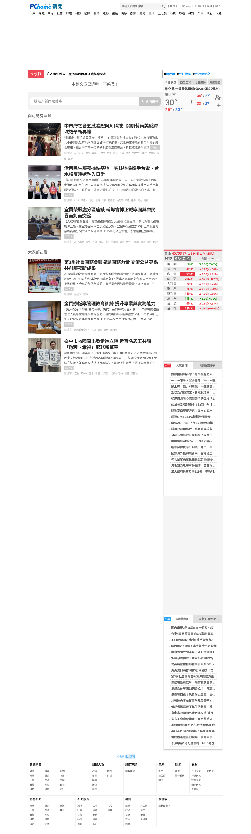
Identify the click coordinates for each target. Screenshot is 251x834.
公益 (142, 814)
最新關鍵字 (164, 805)
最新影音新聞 (207, 619)
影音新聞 (35, 799)
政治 (51, 13)
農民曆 (169, 74)
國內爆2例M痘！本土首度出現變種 (193, 646)
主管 (88, 242)
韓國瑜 (134, 373)
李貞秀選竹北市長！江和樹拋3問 (192, 652)
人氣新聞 (176, 365)
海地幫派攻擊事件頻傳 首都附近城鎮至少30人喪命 (205, 465)
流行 (62, 789)
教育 (115, 153)
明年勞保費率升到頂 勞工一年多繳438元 (198, 447)
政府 (209, 13)
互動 (94, 242)
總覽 (127, 805)
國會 (91, 373)
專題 (42, 13)
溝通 (128, 153)
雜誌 (191, 13)
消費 (173, 13)
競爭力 (129, 242)
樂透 (177, 771)
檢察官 (111, 200)
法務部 (119, 200)
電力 (139, 200)
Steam (81, 153)
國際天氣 (196, 784)
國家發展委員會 (81, 329)
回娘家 (84, 373)
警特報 (210, 771)
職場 (96, 13)
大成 (101, 242)
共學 (88, 153)
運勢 (106, 13)
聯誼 (120, 373)
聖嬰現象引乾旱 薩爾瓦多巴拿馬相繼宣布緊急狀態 (205, 682)
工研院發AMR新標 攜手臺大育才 (192, 640)
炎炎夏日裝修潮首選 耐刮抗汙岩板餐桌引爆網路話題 (205, 670)
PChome (186, 6)
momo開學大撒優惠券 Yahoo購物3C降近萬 (200, 380)
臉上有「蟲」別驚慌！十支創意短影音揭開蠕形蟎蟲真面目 (209, 386)
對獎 (178, 764)
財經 (69, 13)
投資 (127, 814)
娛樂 (133, 13)
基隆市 (77, 294)
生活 (152, 13)
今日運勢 (184, 74)
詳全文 (154, 147)
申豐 (144, 153)
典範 (94, 153)
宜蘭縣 (114, 242)
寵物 (62, 771)
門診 (155, 242)
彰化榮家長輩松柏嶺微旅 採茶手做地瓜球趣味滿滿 (204, 459)
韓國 (127, 373)
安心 (107, 242)
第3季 (85, 294)
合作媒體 (199, 6)
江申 (121, 153)
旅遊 (182, 13)
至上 (143, 242)
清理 (100, 329)
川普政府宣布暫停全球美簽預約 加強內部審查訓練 (205, 700)
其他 (62, 810)
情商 (62, 775)
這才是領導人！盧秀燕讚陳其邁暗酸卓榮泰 (76, 74)
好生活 (143, 805)
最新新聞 (176, 619)
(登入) (218, 6)
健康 (124, 13)
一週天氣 (196, 775)
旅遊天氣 (196, 780)
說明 (209, 6)
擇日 (160, 780)
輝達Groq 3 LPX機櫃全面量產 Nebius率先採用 (203, 416)
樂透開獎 (214, 82)
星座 (115, 13)
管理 (127, 819)
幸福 (97, 373)
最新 (32, 771)
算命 (160, 771)
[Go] (163, 6)
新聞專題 (131, 764)
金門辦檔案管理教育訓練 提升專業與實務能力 (110, 303)
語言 (70, 159)
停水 (91, 200)
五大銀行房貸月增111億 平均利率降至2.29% (201, 471)
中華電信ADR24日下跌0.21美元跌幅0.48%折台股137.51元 (209, 441)
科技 (78, 13)
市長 (109, 153)
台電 (97, 200)
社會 (60, 13)
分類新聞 (35, 764)
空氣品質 (185, 82)
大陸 (219, 13)
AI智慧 (81, 242)
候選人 (84, 200)
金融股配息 (201, 74)
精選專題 (130, 771)
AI (75, 153)
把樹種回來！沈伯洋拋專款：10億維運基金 (199, 694)
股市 (172, 6)
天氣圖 (194, 789)
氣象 (194, 764)
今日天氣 (170, 82)
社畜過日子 (207, 365)
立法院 (113, 373)
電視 (146, 200)
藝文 (142, 810)
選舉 (133, 200)
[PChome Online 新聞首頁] (78, 6)
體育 (142, 13)
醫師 (149, 242)
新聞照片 (83, 799)
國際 (87, 13)
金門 (106, 329)
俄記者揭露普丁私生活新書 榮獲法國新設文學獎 (203, 706)
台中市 (101, 153)
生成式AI (136, 153)
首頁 (32, 13)
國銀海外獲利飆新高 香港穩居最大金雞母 (199, 453)
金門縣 (113, 329)
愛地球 (143, 819)
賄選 (127, 200)
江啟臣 (105, 373)
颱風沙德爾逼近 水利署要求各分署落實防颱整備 (203, 429)
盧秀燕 (151, 153)
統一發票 (179, 775)
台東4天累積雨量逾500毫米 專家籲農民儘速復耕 (202, 633)
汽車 (200, 13)
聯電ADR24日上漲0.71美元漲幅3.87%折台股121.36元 (206, 423)
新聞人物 (98, 764)
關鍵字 (162, 799)
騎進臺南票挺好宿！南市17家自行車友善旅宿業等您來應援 (209, 410)
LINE (76, 200)
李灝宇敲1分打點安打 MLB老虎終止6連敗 (199, 743)
